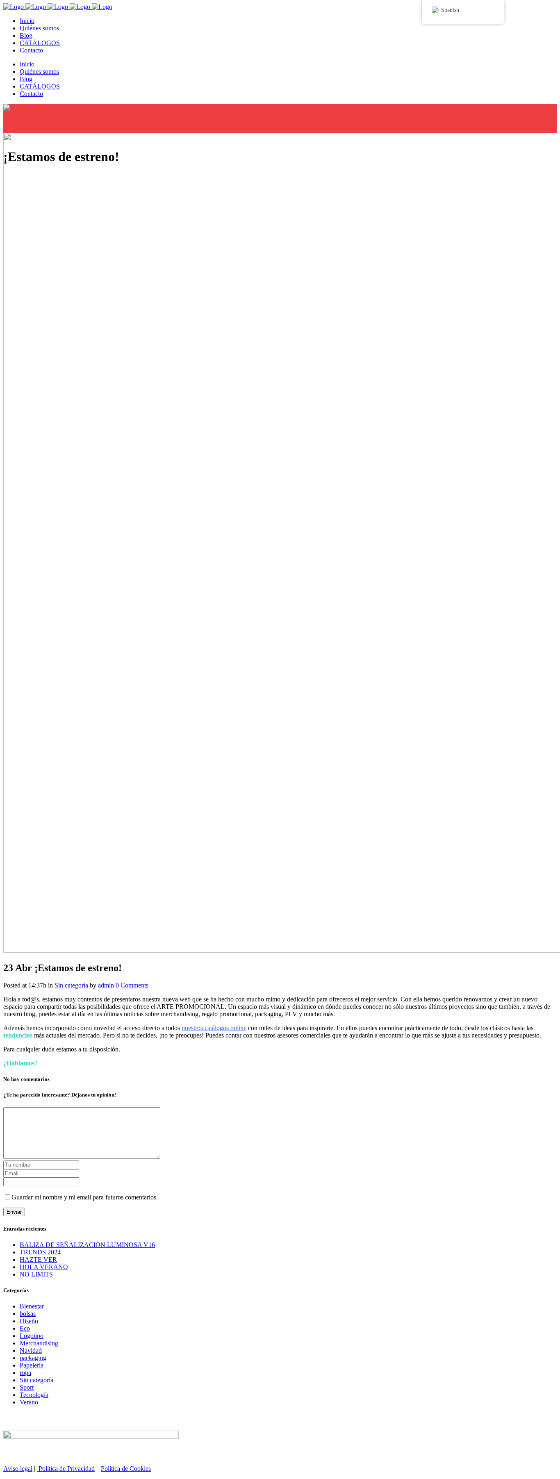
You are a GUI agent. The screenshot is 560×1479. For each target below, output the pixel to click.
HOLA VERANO (44, 1266)
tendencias (17, 1035)
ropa (25, 1372)
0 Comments (132, 985)
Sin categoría (71, 985)
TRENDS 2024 (40, 1252)
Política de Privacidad (66, 1468)
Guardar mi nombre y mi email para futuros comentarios (83, 1197)
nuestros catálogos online (214, 1027)
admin (106, 985)
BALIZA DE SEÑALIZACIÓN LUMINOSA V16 (87, 1244)
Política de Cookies (126, 1468)
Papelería (31, 1365)
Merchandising (39, 1343)
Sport (27, 1387)
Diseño (29, 1320)
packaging (33, 1357)
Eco (25, 1328)
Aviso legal (17, 1468)
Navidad (31, 1350)
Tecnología (34, 1394)
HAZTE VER (38, 1259)
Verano (29, 1402)
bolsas (28, 1313)
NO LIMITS (36, 1274)
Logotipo (31, 1335)
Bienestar (32, 1306)
